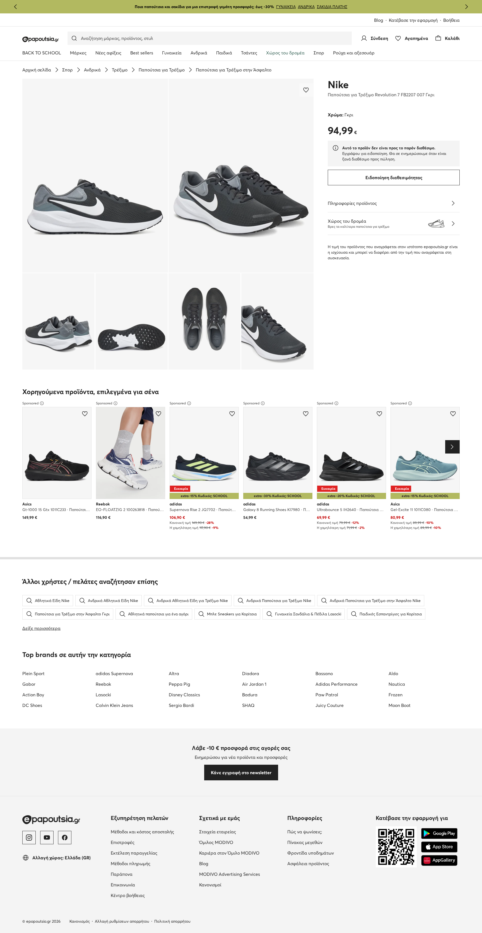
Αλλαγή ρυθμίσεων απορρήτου (122, 921)
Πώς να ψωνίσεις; (328, 831)
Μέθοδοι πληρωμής (153, 863)
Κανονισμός (79, 921)
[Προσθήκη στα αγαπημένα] (306, 90)
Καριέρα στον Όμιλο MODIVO (241, 853)
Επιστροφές (146, 842)
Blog (381, 20)
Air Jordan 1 (254, 684)
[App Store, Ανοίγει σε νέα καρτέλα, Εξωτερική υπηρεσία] (439, 847)
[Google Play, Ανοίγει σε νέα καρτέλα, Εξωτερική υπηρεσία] (439, 833)
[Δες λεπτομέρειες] (453, 203)
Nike (338, 84)
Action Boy (33, 694)
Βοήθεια (451, 20)
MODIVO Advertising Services (241, 874)
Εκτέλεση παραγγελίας (153, 853)
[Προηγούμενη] (15, 6)
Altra (174, 673)
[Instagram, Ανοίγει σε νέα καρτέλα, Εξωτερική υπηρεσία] (29, 837)
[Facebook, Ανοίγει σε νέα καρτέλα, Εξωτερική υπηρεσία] (64, 837)
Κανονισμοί (233, 885)
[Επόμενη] (466, 6)
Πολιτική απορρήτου (172, 921)
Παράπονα (145, 874)
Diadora (250, 673)
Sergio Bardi (181, 705)
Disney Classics (184, 694)
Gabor (28, 684)
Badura (249, 694)
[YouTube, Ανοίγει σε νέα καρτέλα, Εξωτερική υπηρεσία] (47, 837)
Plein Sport (33, 673)
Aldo (393, 673)
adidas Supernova (114, 673)
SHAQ (248, 705)
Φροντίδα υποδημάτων (329, 853)
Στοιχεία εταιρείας (241, 831)
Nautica (397, 684)
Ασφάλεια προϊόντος (329, 863)
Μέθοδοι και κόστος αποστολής (153, 831)
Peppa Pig (179, 684)
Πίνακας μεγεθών (328, 842)
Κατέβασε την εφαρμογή (416, 20)
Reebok (103, 684)
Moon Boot (400, 705)
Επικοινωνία (146, 885)
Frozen (396, 694)
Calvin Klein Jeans (114, 705)
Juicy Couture (329, 705)
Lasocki (103, 694)
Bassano (324, 673)
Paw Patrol (326, 694)
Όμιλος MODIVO (241, 842)
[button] (95, 176)
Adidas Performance (336, 684)
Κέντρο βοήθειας (151, 895)
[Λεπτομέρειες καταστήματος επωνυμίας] (453, 223)
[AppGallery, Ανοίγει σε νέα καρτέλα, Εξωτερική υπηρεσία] (439, 860)
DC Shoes (32, 705)
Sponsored (30, 403)
